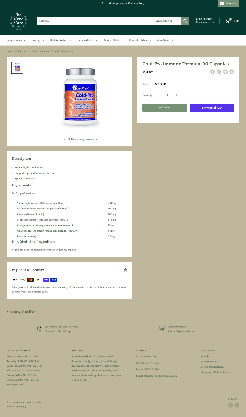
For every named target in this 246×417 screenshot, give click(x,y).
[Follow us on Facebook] (230, 405)
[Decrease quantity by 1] (158, 95)
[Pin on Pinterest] (219, 71)
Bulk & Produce (59, 40)
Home (10, 51)
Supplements (14, 40)
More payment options (212, 115)
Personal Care (86, 40)
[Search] (185, 21)
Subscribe (231, 3)
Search (205, 356)
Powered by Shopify (16, 406)
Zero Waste (163, 40)
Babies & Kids (111, 40)
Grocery (36, 40)
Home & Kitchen (138, 40)
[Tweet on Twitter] (225, 71)
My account (203, 22)
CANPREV (147, 72)
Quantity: (147, 95)
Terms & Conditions (212, 366)
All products (22, 51)
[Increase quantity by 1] (176, 95)
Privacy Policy (209, 361)
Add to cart (164, 107)
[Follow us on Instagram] (237, 405)
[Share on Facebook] (212, 71)
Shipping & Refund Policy (215, 372)
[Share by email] (231, 71)
